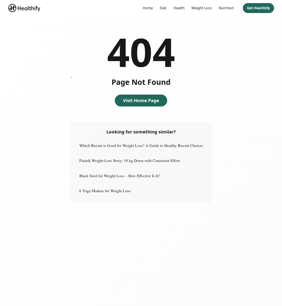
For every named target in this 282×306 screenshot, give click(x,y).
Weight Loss (201, 8)
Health (179, 8)
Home (148, 8)
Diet (163, 8)
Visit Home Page (141, 100)
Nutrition (226, 8)
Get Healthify (258, 8)
